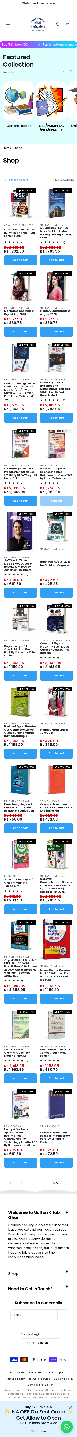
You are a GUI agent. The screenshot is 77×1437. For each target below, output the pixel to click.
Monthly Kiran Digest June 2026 (54, 731)
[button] (8, 24)
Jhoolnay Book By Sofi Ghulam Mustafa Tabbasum (18, 883)
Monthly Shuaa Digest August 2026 (55, 312)
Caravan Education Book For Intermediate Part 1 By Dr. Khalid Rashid (55, 1137)
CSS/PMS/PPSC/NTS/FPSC (51, 128)
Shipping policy (64, 1378)
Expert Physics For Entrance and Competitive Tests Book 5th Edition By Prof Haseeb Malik (55, 389)
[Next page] (66, 1183)
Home (7, 148)
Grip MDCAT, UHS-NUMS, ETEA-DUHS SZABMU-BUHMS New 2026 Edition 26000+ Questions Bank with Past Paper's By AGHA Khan (20, 968)
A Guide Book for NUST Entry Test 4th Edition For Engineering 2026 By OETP (56, 232)
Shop (18, 148)
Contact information (40, 1384)
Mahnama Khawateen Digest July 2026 (19, 312)
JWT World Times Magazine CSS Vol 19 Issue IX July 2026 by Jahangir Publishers (18, 565)
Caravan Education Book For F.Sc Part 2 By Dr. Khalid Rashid (56, 807)
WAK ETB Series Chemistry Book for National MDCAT (17, 1053)
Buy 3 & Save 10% (34, 45)
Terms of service (39, 1378)
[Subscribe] (62, 1314)
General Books (18, 126)
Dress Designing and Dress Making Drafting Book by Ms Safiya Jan (19, 807)
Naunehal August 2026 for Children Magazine (55, 563)
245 (55, 1183)
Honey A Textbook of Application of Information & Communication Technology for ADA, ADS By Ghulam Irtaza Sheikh (20, 1137)
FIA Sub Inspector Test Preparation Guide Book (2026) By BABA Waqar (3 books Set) (20, 473)
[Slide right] (71, 71)
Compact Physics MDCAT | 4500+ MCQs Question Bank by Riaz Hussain (55, 648)
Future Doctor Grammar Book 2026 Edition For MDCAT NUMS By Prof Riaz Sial (56, 975)
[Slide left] (64, 71)
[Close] (70, 1407)
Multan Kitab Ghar (33, 1372)
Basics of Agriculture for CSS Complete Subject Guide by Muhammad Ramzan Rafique (20, 731)
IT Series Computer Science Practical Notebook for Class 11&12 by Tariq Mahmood (56, 473)
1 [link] (10, 1183)
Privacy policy (58, 1372)
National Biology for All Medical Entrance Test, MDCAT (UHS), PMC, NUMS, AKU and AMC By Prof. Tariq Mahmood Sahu (19, 391)
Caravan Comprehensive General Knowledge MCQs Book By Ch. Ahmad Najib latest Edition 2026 (56, 885)
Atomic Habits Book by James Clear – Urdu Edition (55, 1053)
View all (8, 72)
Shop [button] (13, 1273)
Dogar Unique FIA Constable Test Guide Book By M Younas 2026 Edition (19, 650)
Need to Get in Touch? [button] (30, 1289)
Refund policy (16, 1378)
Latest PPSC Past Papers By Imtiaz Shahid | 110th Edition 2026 (20, 233)
